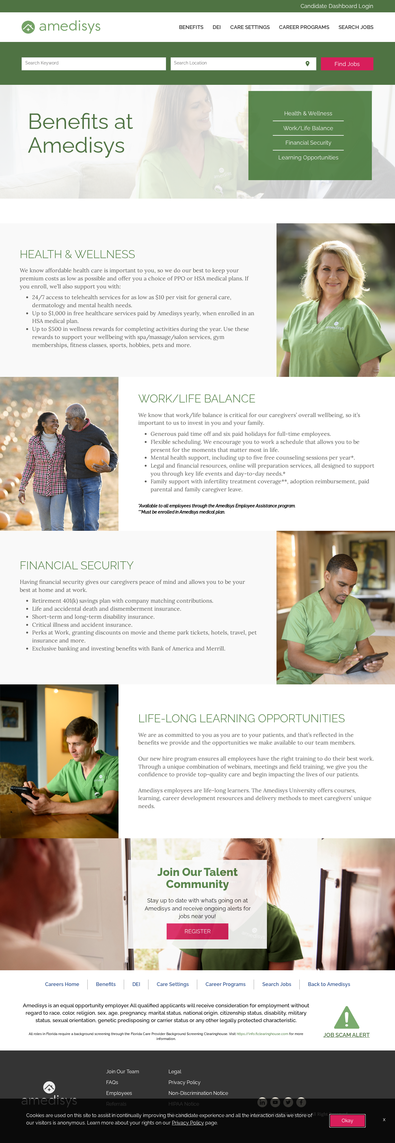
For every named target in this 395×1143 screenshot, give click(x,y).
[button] (346, 1021)
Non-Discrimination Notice (198, 1093)
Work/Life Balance (308, 128)
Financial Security (308, 142)
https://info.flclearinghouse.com (262, 1034)
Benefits (191, 27)
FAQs (112, 1082)
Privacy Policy (184, 1082)
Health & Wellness (308, 113)
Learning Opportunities (308, 157)
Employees (119, 1093)
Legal (174, 1072)
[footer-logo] (49, 1094)
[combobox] (94, 63)
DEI (217, 27)
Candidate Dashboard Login (337, 6)
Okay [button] (347, 1121)
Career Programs (304, 27)
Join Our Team (122, 1072)
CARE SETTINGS (250, 27)
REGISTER (198, 931)
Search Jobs (356, 27)
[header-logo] (61, 26)
